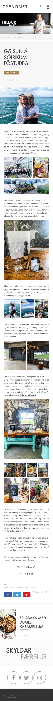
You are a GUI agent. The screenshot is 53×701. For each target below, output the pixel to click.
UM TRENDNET (9, 695)
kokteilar (20, 587)
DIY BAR (6, 587)
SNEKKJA (33, 587)
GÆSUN (12, 587)
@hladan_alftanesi (27, 395)
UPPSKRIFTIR (19, 37)
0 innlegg (39, 592)
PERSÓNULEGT (11, 73)
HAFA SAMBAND (9, 697)
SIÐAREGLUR (25, 695)
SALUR (27, 587)
